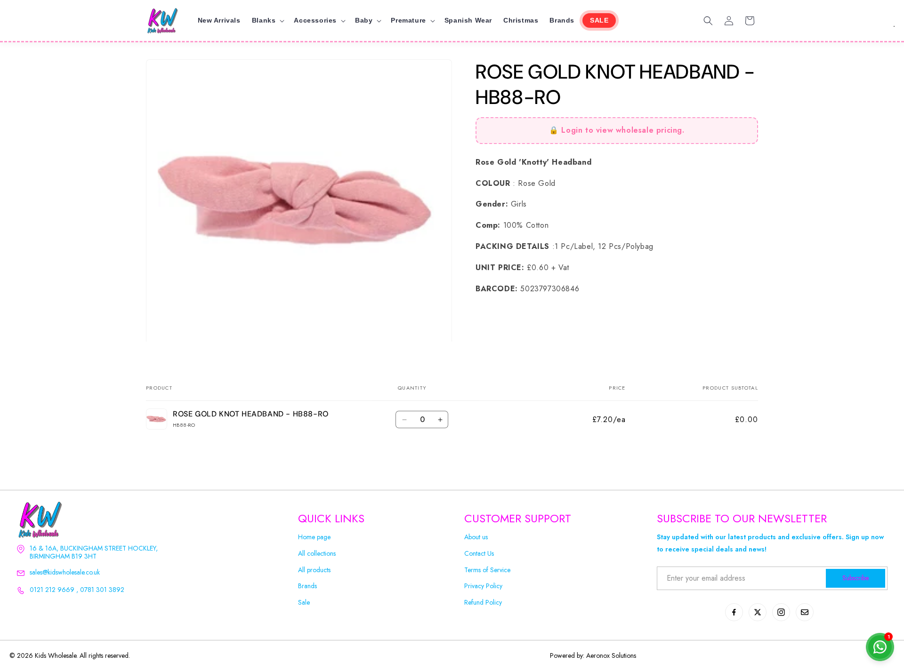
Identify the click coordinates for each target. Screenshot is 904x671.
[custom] (734, 612)
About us (476, 537)
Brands (307, 586)
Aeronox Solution (610, 655)
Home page (314, 537)
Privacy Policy (483, 586)
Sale (304, 602)
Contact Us (479, 553)
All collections (317, 553)
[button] (267, 20)
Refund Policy (483, 602)
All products (314, 570)
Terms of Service (487, 570)
